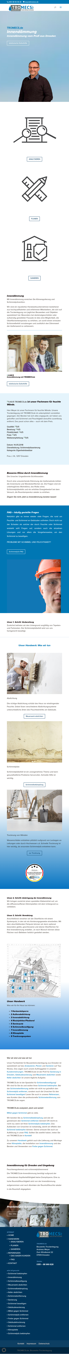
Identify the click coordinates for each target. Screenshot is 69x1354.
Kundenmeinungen (15, 1072)
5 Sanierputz (17, 1024)
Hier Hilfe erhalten (16, 1214)
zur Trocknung (34, 853)
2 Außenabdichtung (20, 1014)
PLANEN (34, 219)
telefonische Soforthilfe (18, 43)
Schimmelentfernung (19, 1088)
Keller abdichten (14, 1078)
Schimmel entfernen (30, 1121)
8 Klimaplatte (17, 1033)
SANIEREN (34, 278)
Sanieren (50, 1066)
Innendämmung (46, 1143)
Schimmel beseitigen (16, 1094)
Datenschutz (44, 1344)
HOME (11, 1235)
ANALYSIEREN (34, 159)
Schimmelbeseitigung (46, 1082)
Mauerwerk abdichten (34, 716)
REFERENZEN (14, 1253)
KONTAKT (12, 1263)
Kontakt (28, 1135)
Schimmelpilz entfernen (17, 1091)
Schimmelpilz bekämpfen (39, 1124)
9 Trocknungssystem (21, 1036)
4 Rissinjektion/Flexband (22, 1020)
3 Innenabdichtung (20, 1017)
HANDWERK (13, 1239)
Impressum (31, 1344)
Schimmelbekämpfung (34, 785)
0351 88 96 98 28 (15, 2)
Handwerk (22, 1140)
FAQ (26, 1132)
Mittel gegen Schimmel (17, 1113)
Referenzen (54, 1094)
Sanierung (12, 1300)
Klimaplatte (17, 1143)
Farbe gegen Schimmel (42, 1146)
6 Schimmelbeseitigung (22, 1027)
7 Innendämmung (19, 1030)
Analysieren (30, 1066)
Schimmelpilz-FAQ (16, 552)
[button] (4, 1350)
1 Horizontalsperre (19, 1011)
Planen (39, 1066)
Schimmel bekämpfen (47, 1085)
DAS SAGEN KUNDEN (20, 1256)
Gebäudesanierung (23, 1075)
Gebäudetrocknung (16, 1322)
